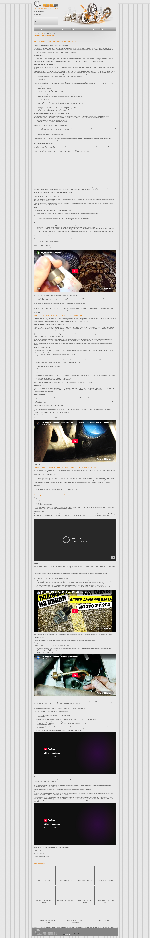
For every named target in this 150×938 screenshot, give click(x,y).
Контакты (106, 29)
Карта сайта (76, 934)
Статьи (96, 29)
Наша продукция (40, 11)
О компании (46, 29)
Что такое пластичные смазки (82, 29)
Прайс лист (38, 14)
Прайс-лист (66, 29)
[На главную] (46, 8)
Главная (36, 33)
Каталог (56, 29)
